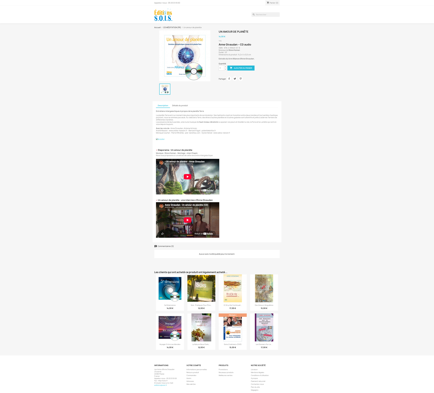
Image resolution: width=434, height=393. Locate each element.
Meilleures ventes (225, 375)
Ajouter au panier (241, 68)
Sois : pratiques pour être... (201, 305)
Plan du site (255, 387)
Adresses (190, 381)
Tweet (235, 78)
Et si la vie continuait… (233, 305)
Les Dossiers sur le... (264, 344)
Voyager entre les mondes (169, 344)
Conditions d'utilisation (260, 375)
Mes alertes (191, 384)
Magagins (254, 390)
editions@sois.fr (160, 385)
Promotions (223, 369)
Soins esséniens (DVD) (233, 344)
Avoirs (188, 378)
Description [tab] (163, 105)
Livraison (254, 369)
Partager (229, 78)
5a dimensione (170, 305)
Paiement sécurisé (258, 381)
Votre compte (193, 365)
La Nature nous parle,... (201, 344)
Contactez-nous (257, 384)
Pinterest (240, 78)
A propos (254, 378)
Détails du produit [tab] (180, 105)
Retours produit (192, 372)
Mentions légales (257, 372)
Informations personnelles (196, 369)
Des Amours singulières (264, 305)
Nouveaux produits (226, 372)
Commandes (191, 375)
